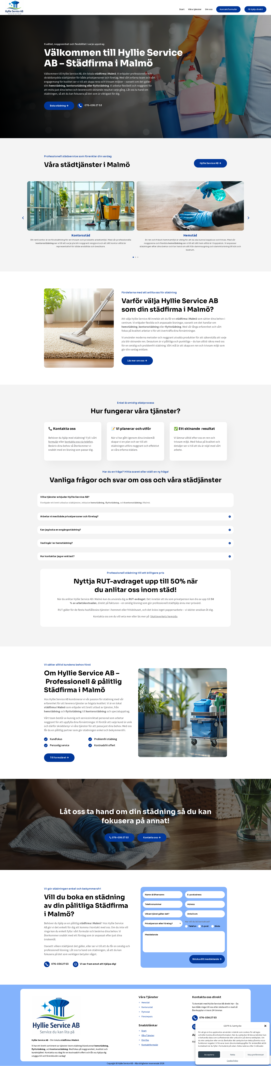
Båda (217, 926)
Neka (232, 1054)
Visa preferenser (256, 1054)
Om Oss (145, 1040)
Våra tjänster (194, 9)
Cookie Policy (232, 1060)
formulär (53, 441)
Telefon (192, 926)
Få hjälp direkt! (255, 9)
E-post (205, 926)
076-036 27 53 (120, 837)
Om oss (208, 9)
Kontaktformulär (228, 9)
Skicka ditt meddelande (205, 959)
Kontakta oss (150, 837)
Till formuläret (58, 757)
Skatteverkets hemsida (163, 616)
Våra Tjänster (147, 1035)
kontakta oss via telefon (79, 441)
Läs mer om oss (135, 360)
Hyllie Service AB (209, 163)
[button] (265, 1025)
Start (181, 9)
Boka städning (58, 105)
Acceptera (209, 1054)
